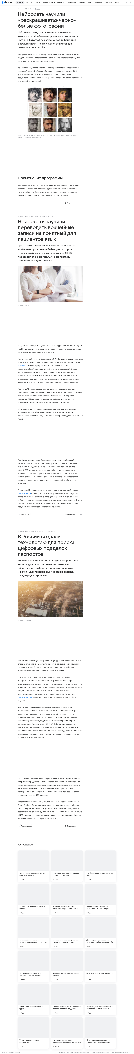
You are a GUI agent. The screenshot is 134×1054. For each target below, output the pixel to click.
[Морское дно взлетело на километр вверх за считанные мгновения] (67, 899)
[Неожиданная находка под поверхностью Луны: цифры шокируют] (100, 899)
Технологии (51, 531)
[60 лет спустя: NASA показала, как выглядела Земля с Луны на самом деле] (100, 999)
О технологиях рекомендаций (100, 1052)
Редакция (62, 1052)
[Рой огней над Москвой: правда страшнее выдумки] (67, 866)
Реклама (18, 1052)
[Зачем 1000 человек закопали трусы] (33, 999)
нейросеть (23, 366)
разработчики (24, 493)
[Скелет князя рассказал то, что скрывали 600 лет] (33, 866)
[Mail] (3, 2)
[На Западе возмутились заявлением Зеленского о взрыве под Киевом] (67, 1033)
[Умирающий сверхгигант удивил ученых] (67, 966)
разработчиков (25, 697)
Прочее (37, 9)
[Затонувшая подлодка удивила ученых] (33, 899)
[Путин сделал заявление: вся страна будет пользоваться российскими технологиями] (100, 1033)
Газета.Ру (42, 216)
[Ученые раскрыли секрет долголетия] (33, 1033)
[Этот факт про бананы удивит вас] (100, 966)
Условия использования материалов (78, 1052)
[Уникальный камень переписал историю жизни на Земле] (67, 932)
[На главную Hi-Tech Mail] (9, 2)
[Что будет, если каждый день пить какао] (100, 866)
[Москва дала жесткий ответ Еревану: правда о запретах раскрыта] (33, 966)
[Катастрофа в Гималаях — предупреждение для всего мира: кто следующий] (33, 932)
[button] (50, 109)
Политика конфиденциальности (120, 1052)
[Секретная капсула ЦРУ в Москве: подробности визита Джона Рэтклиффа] (67, 999)
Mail (3, 1052)
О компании (10, 1052)
